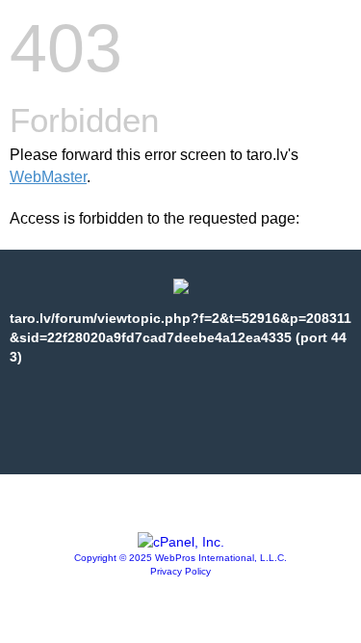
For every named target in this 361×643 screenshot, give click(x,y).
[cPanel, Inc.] (181, 541)
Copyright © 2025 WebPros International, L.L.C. (180, 557)
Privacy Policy (180, 571)
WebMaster (48, 177)
